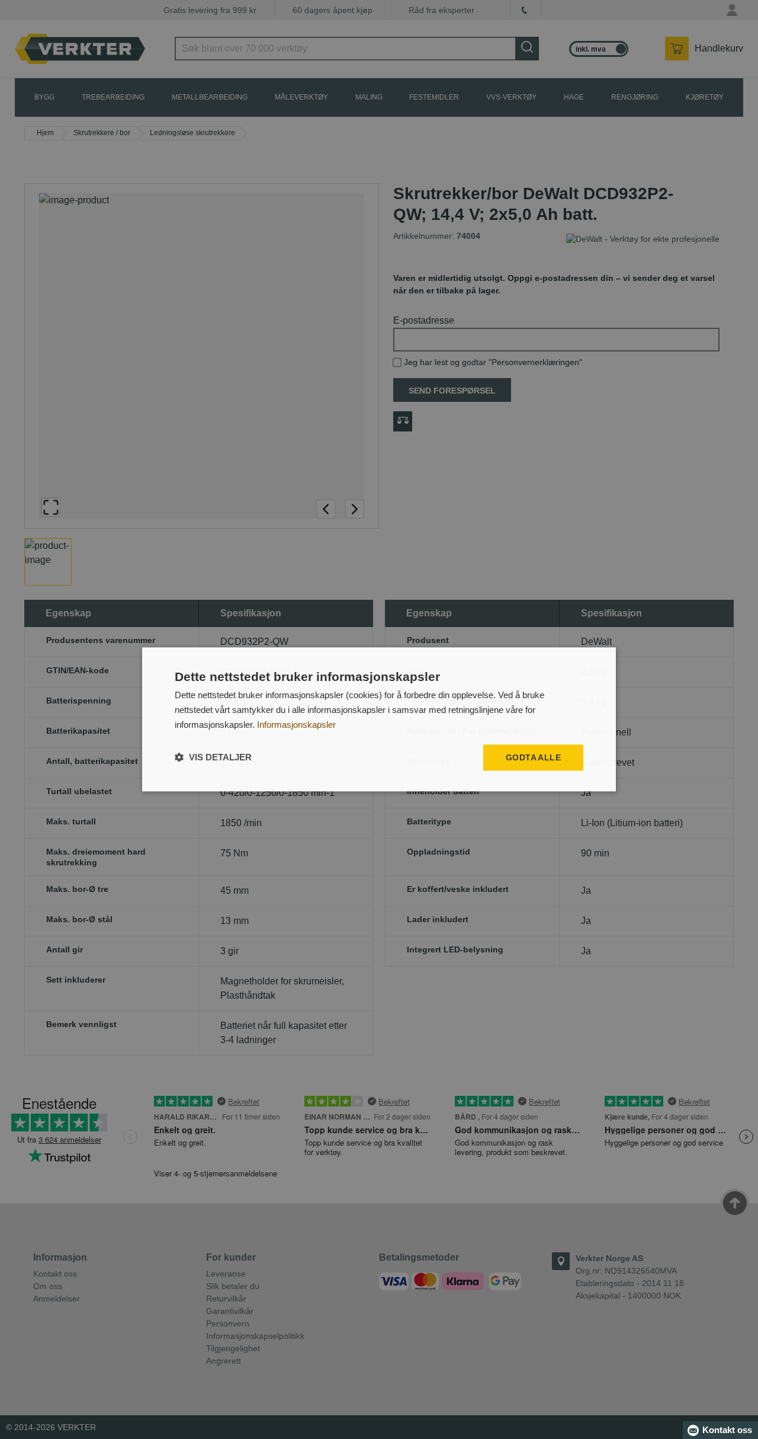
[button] (213, 758)
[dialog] (379, 719)
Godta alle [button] (533, 757)
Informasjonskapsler (296, 725)
